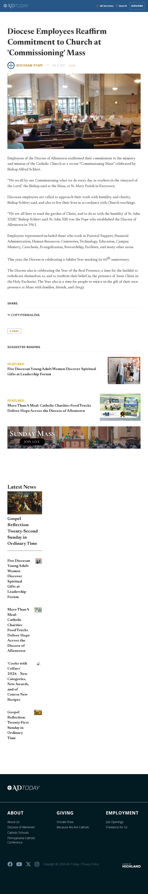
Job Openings (114, 822)
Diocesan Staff (29, 65)
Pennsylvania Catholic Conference (21, 840)
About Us (13, 822)
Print (15, 331)
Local (72, 65)
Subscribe (137, 5)
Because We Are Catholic (73, 827)
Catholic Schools (18, 833)
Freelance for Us (116, 827)
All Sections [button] (107, 5)
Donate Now (65, 822)
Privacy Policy (90, 864)
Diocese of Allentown (21, 827)
